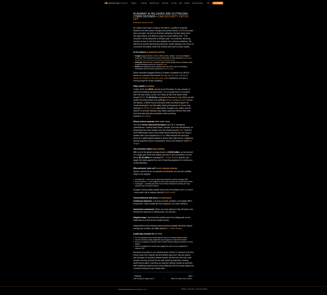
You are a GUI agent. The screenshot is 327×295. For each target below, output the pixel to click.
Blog (180, 3)
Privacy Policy (191, 289)
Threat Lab (144, 3)
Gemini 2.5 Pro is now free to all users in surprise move (155, 60)
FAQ (208, 3)
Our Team (174, 3)
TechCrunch (144, 116)
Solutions (133, 3)
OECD (141, 97)
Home (164, 64)
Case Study (165, 3)
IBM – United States (168, 157)
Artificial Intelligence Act (175, 100)
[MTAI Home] (116, 3)
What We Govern (154, 3)
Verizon (161, 135)
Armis (180, 130)
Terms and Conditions (201, 289)
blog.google (186, 58)
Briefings (187, 3)
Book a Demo (218, 3)
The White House (147, 108)
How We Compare (197, 3)
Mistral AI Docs (167, 69)
